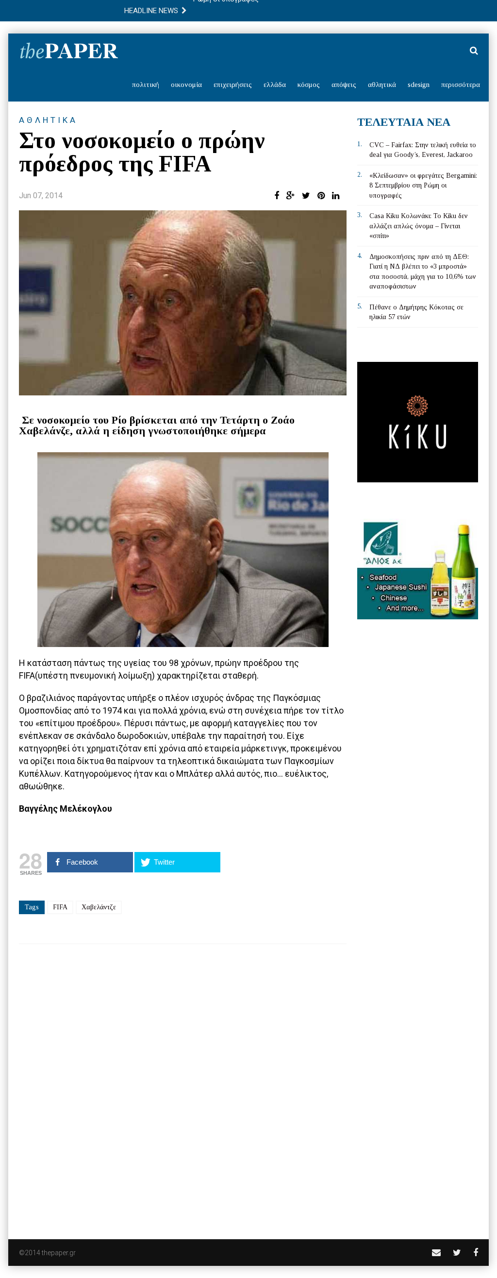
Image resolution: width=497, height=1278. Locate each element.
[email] (436, 1252)
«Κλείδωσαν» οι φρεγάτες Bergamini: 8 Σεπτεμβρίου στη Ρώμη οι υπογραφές (423, 185)
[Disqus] (183, 1085)
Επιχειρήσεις (233, 84)
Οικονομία (186, 84)
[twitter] (457, 1252)
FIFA (60, 907)
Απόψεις (343, 84)
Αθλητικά (382, 84)
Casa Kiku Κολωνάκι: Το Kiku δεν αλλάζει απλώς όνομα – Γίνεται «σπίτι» (418, 225)
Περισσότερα (460, 84)
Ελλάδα (275, 84)
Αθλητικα (48, 120)
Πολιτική (145, 84)
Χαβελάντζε (99, 907)
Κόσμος (309, 84)
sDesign (419, 84)
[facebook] (475, 1252)
